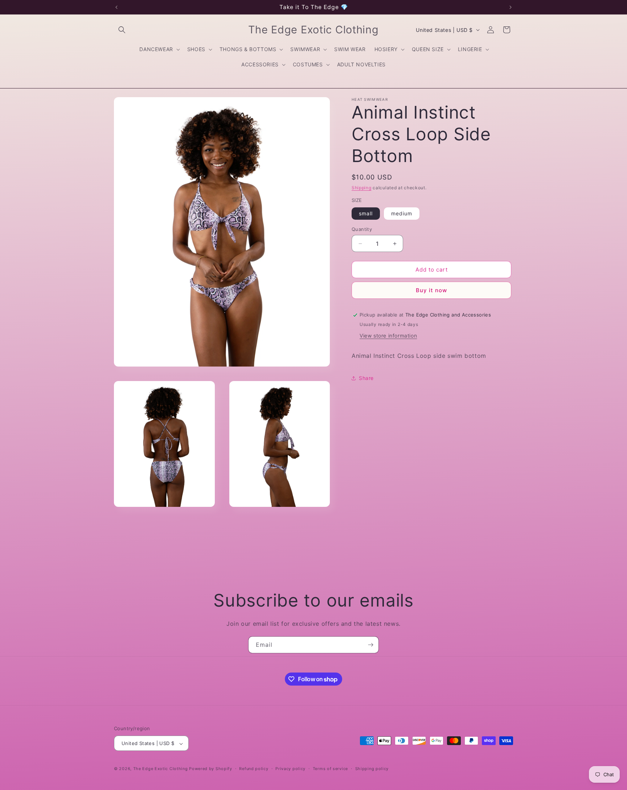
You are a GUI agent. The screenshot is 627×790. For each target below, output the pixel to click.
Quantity (362, 229)
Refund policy (253, 768)
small (366, 213)
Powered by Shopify (210, 769)
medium (401, 213)
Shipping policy (372, 768)
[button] (122, 30)
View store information (388, 335)
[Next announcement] (511, 7)
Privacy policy (290, 768)
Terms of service (330, 768)
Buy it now (431, 290)
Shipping (362, 187)
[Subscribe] (370, 644)
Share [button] (366, 378)
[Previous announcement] (116, 7)
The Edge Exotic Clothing (161, 769)
